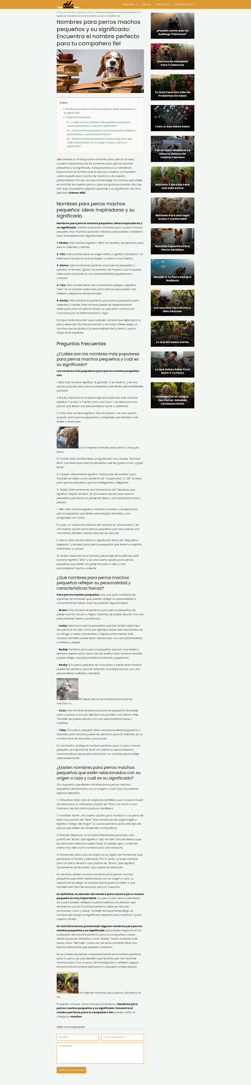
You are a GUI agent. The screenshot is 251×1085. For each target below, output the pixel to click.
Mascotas (128, 4)
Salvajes (146, 4)
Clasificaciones (182, 4)
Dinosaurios (162, 4)
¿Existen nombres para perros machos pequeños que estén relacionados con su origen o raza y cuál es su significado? (99, 142)
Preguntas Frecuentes (78, 117)
